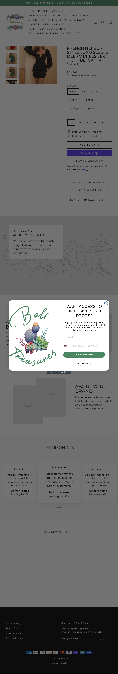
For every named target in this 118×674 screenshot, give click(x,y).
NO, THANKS (84, 363)
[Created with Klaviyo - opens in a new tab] (59, 372)
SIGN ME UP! (84, 354)
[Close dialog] (106, 303)
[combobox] (67, 346)
